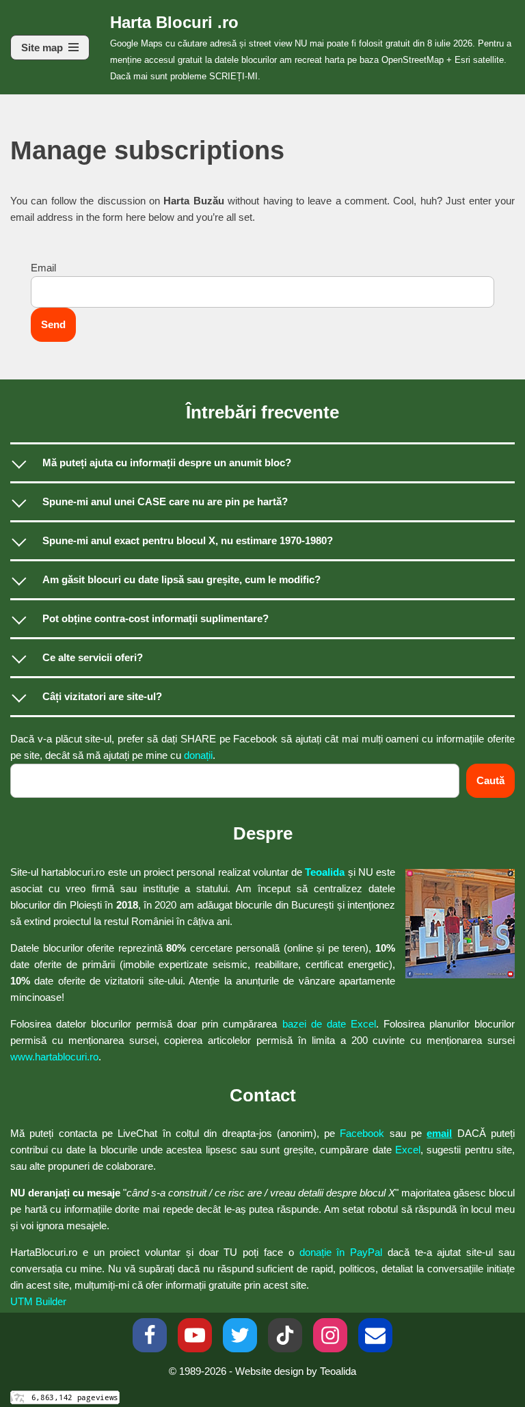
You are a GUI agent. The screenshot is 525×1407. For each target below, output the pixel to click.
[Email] (375, 1335)
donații (198, 755)
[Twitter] (240, 1335)
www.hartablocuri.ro (54, 1056)
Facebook (362, 1133)
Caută (490, 780)
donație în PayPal (341, 1252)
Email (43, 267)
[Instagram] (330, 1335)
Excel (407, 1149)
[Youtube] (195, 1335)
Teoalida (325, 872)
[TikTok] (285, 1335)
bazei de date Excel (329, 1024)
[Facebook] (150, 1335)
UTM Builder (38, 1301)
